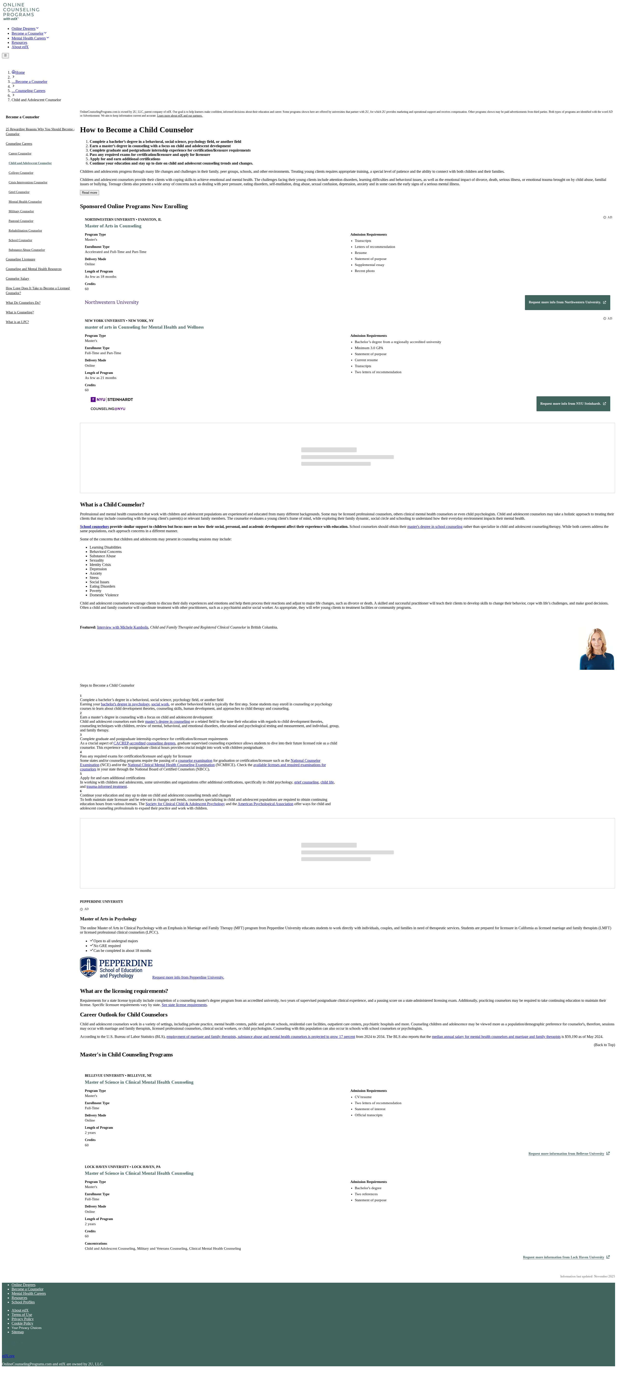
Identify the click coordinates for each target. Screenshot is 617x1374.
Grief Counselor (19, 192)
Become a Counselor (27, 1289)
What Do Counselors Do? (23, 303)
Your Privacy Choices (27, 1328)
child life (327, 782)
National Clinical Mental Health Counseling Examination (171, 765)
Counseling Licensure (20, 259)
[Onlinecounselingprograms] (21, 20)
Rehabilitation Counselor (25, 230)
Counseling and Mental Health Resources (33, 269)
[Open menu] (5, 55)
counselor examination (195, 760)
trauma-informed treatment (107, 786)
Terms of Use (22, 1315)
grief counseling (306, 782)
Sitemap (18, 1332)
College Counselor (21, 172)
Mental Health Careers (29, 1293)
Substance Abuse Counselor (27, 250)
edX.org (8, 1356)
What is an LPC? (17, 322)
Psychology (215, 804)
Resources (19, 1298)
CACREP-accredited (130, 743)
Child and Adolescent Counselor (30, 163)
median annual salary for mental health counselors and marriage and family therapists (496, 1037)
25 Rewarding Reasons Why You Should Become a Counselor (40, 131)
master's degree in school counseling (435, 526)
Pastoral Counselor (21, 221)
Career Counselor (20, 153)
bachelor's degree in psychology (125, 704)
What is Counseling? (20, 312)
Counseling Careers (19, 144)
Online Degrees (23, 1285)
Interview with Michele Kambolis (122, 627)
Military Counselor (21, 211)
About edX (20, 1310)
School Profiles (23, 1302)
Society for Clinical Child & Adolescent (176, 804)
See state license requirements (184, 1005)
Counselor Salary (17, 278)
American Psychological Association (265, 804)
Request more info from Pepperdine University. (188, 977)
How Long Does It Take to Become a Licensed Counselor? (38, 290)
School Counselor (20, 240)
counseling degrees (161, 743)
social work (160, 704)
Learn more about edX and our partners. (180, 115)
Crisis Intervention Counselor (28, 182)
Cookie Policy (22, 1323)
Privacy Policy (23, 1319)
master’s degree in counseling (167, 721)
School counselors (94, 526)
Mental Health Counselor (25, 201)
